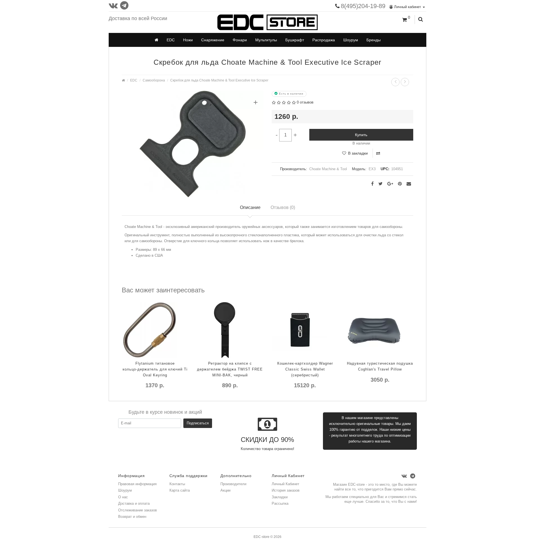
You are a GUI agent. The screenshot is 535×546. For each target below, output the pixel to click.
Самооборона (154, 80)
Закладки (280, 497)
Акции (225, 490)
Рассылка (280, 503)
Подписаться (198, 423)
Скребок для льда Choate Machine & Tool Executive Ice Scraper (219, 80)
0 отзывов (305, 102)
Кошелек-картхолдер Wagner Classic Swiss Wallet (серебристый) (305, 369)
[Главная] (156, 40)
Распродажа (323, 40)
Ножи (188, 40)
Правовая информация (137, 484)
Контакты (177, 484)
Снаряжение (212, 40)
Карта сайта (179, 490)
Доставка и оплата (134, 503)
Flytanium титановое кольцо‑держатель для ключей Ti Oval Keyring (155, 369)
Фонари (240, 40)
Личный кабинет (407, 7)
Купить (361, 135)
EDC (171, 40)
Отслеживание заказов (137, 510)
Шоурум (350, 40)
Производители (233, 484)
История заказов (286, 490)
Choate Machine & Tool (328, 169)
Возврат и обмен (132, 516)
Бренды (373, 40)
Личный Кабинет (285, 484)
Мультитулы (266, 40)
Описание (250, 207)
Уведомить (282, 397)
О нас (123, 497)
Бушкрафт (294, 40)
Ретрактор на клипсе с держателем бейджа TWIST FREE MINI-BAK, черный (230, 369)
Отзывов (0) (283, 207)
